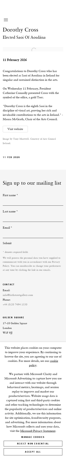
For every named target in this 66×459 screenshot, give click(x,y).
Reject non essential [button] (33, 443)
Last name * (10, 211)
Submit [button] (7, 243)
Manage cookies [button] (33, 437)
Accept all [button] (33, 451)
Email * (7, 227)
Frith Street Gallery (28, 12)
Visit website (15, 129)
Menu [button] (5, 20)
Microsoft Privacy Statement (37, 431)
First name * (10, 195)
